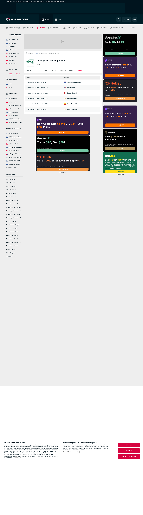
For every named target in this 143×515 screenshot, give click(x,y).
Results (53, 71)
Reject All (129, 450)
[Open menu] (134, 19)
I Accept (129, 445)
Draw (71, 71)
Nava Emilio (71, 88)
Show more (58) (11, 167)
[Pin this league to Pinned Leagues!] (67, 60)
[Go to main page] (19, 19)
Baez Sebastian (72, 109)
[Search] (118, 19)
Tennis (30, 53)
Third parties (17, 457)
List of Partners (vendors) (71, 452)
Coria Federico (72, 98)
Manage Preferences (129, 456)
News (45, 71)
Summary (30, 71)
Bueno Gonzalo (72, 93)
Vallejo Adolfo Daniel (74, 82)
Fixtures (63, 71)
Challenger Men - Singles (49, 53)
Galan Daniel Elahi (73, 104)
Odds (38, 71)
